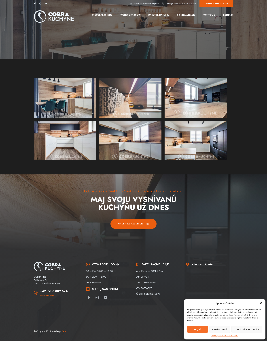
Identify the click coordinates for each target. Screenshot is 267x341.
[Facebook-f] (35, 3)
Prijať (197, 329)
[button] (260, 303)
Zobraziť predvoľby (247, 329)
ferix (64, 331)
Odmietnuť (219, 329)
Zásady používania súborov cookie (224, 335)
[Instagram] (40, 3)
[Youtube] (46, 3)
